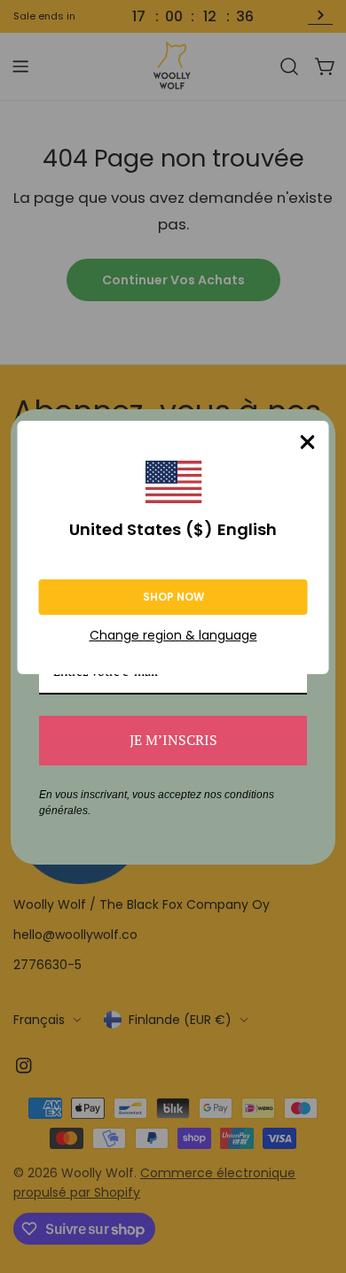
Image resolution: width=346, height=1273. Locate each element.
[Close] (308, 442)
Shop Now (173, 596)
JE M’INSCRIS (173, 739)
